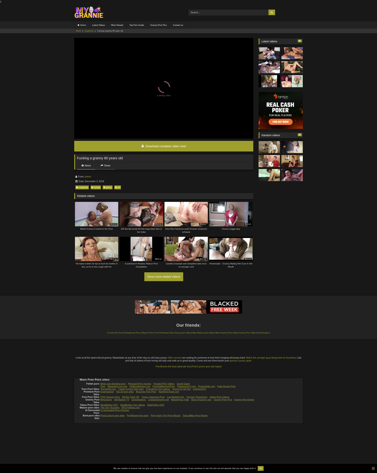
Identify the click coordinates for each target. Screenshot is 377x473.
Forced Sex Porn (115, 333)
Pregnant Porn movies (139, 384)
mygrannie (89, 31)
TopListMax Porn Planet (195, 415)
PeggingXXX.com (186, 386)
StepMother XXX (109, 405)
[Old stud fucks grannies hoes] (269, 175)
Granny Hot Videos (244, 399)
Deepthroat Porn (132, 333)
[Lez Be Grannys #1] (269, 81)
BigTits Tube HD (130, 397)
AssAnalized (107, 391)
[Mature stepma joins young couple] (269, 53)
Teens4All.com (108, 389)
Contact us (178, 25)
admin (88, 176)
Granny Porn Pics (158, 25)
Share (107, 165)
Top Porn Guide (136, 25)
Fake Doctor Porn (226, 386)
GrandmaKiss (139, 399)
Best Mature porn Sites (203, 333)
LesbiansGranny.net (158, 399)
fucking (97, 187)
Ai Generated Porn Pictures (114, 410)
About (87, 165)
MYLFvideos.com (131, 407)
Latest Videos (98, 25)
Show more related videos (163, 276)
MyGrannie (106, 399)
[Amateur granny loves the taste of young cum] (292, 175)
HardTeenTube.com (168, 391)
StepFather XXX (155, 405)
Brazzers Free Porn (146, 391)
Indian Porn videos (219, 397)
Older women (175, 357)
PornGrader (263, 333)
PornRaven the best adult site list (173, 366)
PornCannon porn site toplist (206, 366)
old (119, 187)
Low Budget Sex (175, 397)
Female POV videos (164, 384)
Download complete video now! (165, 146)
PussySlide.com (206, 386)
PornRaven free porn (138, 415)
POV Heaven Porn (110, 397)
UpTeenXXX (199, 389)
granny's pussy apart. (241, 360)
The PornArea (161, 333)
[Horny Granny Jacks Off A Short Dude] (269, 161)
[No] (373, 468)
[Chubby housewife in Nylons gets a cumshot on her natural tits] (292, 161)
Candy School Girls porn (131, 389)
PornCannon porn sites (112, 415)
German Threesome (196, 397)
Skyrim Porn (147, 333)
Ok (260, 468)
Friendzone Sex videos (158, 389)
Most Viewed (117, 25)
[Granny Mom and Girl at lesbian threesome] (269, 67)
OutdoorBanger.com (139, 386)
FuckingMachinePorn (164, 386)
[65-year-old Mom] (292, 53)
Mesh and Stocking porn (113, 384)
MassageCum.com (117, 386)
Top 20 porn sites (125, 391)
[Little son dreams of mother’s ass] (269, 147)
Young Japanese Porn (153, 397)
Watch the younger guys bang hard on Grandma (271, 357)
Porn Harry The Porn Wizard (165, 415)
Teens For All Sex (181, 389)
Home (83, 25)
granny (109, 187)
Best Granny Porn (224, 333)
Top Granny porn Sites (180, 333)
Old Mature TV (121, 399)
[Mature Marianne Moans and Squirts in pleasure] (292, 67)
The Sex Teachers (109, 407)
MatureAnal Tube (180, 399)
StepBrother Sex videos (132, 405)
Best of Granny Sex (201, 399)
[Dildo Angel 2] (292, 81)
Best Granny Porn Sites (245, 333)
